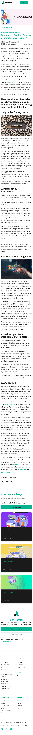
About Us (19, 701)
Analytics (3, 669)
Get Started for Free (16, 629)
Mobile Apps (4, 672)
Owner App (4, 679)
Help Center (4, 701)
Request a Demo (6, 641)
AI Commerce (5, 665)
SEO (2, 667)
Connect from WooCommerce (5, 690)
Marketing (9, 27)
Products (3, 677)
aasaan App (13, 82)
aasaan (17, 465)
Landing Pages (21, 667)
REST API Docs (5, 684)
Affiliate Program (6, 710)
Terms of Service (15, 725)
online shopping (10, 405)
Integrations (4, 681)
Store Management (6, 674)
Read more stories (16, 507)
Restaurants (20, 665)
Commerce (20, 662)
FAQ (18, 708)
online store (22, 469)
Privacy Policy (5, 725)
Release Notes (5, 705)
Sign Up (24, 2)
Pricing (19, 703)
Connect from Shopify (7, 686)
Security (3, 708)
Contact (19, 705)
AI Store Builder (5, 662)
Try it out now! (5, 473)
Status (3, 703)
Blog (2, 27)
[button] (30, 2)
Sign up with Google (17, 634)
